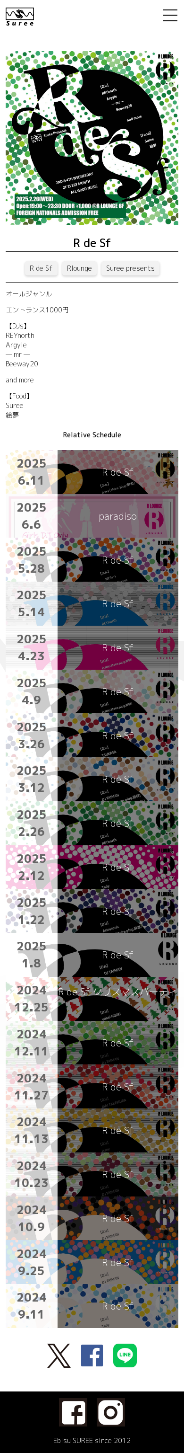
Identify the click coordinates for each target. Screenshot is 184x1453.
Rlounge (79, 268)
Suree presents (130, 268)
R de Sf (41, 268)
